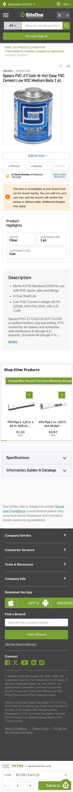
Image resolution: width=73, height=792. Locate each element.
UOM (7, 775)
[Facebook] (8, 664)
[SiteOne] (32, 17)
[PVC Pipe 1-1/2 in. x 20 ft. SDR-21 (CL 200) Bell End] (20, 405)
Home (8, 47)
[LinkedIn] (34, 664)
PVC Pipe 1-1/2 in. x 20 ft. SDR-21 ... (20, 424)
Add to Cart (54, 785)
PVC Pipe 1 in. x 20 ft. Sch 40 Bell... (53, 424)
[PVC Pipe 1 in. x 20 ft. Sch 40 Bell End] (53, 405)
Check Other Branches (60, 175)
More (13, 342)
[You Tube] (25, 664)
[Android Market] (54, 600)
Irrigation (39, 47)
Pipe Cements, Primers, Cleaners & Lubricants (35, 51)
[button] (20, 4)
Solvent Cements (17, 55)
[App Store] (19, 600)
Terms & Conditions (16, 728)
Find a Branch (15, 614)
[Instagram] (42, 664)
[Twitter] (16, 664)
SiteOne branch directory (21, 644)
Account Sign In (36, 36)
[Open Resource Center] (65, 784)
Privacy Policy (40, 728)
